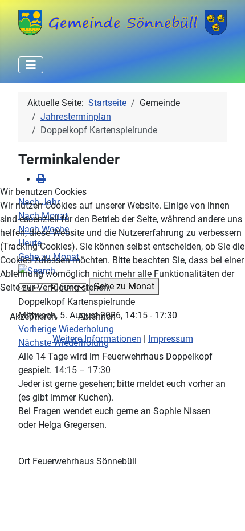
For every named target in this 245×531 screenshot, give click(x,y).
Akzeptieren (33, 316)
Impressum (170, 338)
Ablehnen (97, 316)
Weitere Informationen (96, 338)
